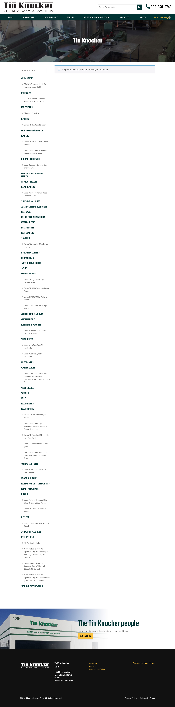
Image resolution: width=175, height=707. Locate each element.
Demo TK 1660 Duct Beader (35, 125)
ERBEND (70, 17)
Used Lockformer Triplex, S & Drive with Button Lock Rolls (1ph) (35, 455)
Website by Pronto (147, 698)
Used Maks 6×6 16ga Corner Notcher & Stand (35, 332)
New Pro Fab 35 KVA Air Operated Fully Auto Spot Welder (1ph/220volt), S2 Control (37, 578)
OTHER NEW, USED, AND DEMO (96, 17)
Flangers (25, 238)
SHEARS (24, 494)
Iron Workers (27, 258)
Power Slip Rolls (29, 478)
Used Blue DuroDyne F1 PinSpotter (33, 355)
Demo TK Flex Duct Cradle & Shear (35, 510)
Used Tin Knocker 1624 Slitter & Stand (36, 524)
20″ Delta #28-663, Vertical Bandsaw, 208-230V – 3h (34, 100)
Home (10, 17)
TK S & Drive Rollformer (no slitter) (35, 416)
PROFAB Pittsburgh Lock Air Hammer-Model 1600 (35, 85)
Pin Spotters (27, 339)
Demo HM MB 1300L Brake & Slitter (35, 298)
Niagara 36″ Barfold (31, 113)
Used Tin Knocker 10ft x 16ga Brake (35, 307)
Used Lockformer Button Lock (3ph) (36, 445)
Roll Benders (27, 404)
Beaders (25, 119)
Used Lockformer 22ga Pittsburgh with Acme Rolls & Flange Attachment (35, 426)
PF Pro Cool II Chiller (32, 543)
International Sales (97, 669)
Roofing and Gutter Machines (35, 484)
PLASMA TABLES (28, 368)
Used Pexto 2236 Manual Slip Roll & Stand (35, 471)
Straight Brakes (29, 182)
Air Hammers (27, 78)
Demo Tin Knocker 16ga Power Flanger (36, 245)
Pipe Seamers (27, 363)
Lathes (24, 268)
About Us (93, 663)
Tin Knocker (28, 17)
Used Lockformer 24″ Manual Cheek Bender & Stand (35, 151)
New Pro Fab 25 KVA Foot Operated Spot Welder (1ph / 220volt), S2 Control (35, 566)
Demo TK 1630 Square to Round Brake (36, 289)
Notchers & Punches (31, 325)
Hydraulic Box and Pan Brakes (32, 175)
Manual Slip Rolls (29, 464)
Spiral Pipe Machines (31, 532)
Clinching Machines (30, 202)
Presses (25, 393)
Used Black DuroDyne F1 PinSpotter (33, 346)
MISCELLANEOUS (28, 320)
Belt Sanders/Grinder (32, 131)
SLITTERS (25, 517)
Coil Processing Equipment (34, 207)
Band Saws (26, 93)
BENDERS (25, 136)
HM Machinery (51, 17)
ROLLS (23, 398)
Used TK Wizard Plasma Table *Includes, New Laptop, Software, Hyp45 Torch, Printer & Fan (37, 378)
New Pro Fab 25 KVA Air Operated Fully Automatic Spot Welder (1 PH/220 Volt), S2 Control (36, 553)
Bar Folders (27, 107)
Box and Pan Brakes (30, 159)
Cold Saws (26, 212)
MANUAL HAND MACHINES (32, 314)
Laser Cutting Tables (31, 263)
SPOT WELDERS (27, 537)
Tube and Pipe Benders (32, 586)
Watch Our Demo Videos (145, 663)
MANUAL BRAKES (28, 274)
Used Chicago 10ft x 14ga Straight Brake (34, 280)
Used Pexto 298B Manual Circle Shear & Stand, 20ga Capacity (36, 501)
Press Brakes (27, 388)
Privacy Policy (131, 698)
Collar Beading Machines (33, 217)
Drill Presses (27, 228)
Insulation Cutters (30, 253)
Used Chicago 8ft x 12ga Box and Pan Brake (35, 166)
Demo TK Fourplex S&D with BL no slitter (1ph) (36, 436)
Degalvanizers (28, 223)
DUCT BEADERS (27, 233)
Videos (143, 17)
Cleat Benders (28, 187)
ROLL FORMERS (27, 409)
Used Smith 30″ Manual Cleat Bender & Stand (35, 194)
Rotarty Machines (30, 489)
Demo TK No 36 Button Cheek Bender (36, 143)
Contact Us (85, 636)
